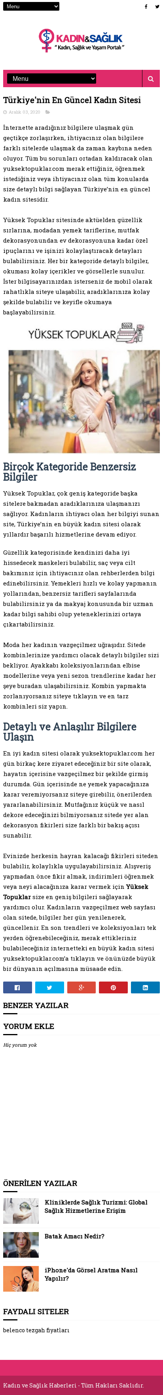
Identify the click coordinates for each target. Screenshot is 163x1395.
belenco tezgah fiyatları (36, 1330)
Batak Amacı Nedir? (74, 1236)
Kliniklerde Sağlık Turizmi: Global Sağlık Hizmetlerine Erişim (96, 1206)
